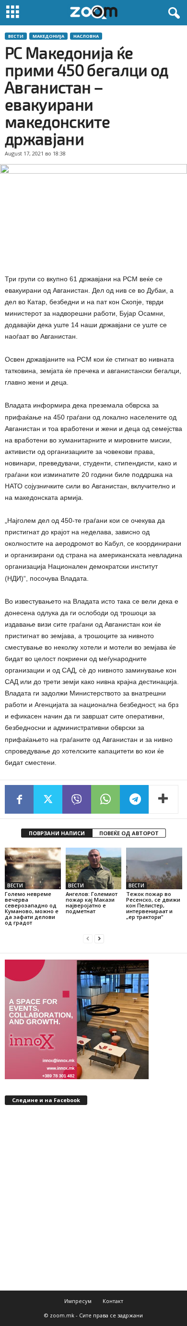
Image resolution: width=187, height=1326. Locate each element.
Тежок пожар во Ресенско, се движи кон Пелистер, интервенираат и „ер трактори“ (153, 905)
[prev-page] (88, 939)
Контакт (113, 1300)
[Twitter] (48, 799)
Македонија (48, 36)
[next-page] (99, 939)
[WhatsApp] (105, 799)
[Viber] (76, 799)
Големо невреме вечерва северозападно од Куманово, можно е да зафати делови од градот (31, 908)
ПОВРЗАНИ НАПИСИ (57, 833)
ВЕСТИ (15, 36)
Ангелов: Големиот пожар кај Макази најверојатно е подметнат (91, 902)
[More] (163, 799)
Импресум (78, 1300)
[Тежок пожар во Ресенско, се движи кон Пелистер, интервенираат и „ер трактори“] (154, 868)
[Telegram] (134, 799)
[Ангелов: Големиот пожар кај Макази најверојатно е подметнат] (94, 868)
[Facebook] (19, 799)
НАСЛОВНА (86, 36)
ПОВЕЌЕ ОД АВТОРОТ (129, 833)
